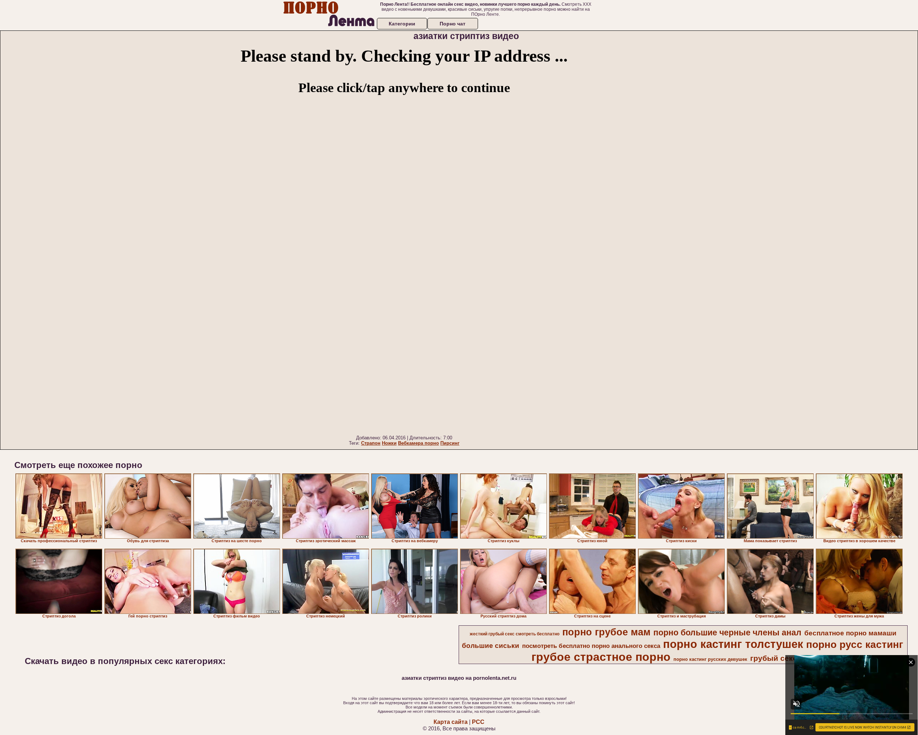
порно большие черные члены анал (727, 632)
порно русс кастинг (854, 644)
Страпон (370, 443)
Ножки (389, 443)
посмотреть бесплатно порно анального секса (591, 645)
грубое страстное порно (601, 656)
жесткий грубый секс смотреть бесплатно (514, 633)
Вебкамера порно (418, 443)
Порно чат (452, 24)
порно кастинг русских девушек (710, 659)
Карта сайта (451, 722)
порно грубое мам (606, 632)
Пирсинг (449, 443)
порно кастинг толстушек (733, 644)
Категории (402, 24)
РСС (478, 722)
